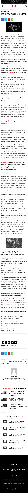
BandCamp (18, 306)
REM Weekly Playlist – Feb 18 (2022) (17, 421)
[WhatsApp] (12, 19)
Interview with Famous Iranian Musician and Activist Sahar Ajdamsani (17, 393)
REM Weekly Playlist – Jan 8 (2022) (17, 434)
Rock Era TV (13, 485)
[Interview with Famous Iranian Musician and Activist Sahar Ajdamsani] (4, 392)
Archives (6, 9)
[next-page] (4, 412)
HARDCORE (12, 345)
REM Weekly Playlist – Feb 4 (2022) (17, 427)
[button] (2, 6)
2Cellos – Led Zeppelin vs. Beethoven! (7, 362)
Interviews (11, 9)
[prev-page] (2, 412)
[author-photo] (14, 374)
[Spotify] (14, 480)
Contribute (15, 483)
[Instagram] (6, 480)
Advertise (5, 483)
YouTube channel (11, 302)
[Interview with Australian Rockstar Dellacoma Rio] (4, 399)
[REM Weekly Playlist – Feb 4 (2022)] (4, 428)
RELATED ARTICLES (7, 388)
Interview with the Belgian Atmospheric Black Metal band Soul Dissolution (18, 406)
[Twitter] (5, 19)
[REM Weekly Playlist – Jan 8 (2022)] (4, 434)
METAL (7, 345)
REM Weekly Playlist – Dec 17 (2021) (17, 440)
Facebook (18, 297)
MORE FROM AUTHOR (20, 388)
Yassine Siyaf (5, 16)
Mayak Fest (8, 268)
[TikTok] (17, 480)
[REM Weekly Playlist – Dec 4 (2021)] (4, 448)
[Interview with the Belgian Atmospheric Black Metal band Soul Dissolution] (4, 405)
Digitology (14, 489)
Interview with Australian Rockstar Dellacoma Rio (16, 399)
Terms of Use (7, 485)
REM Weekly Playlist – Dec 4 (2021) (17, 447)
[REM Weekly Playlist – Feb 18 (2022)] (4, 421)
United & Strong (5, 120)
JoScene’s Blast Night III (20, 362)
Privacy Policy (21, 483)
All (9, 418)
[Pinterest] (9, 19)
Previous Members (20, 485)
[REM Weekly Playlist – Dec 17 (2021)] (4, 441)
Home (2, 9)
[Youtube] (25, 480)
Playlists (11, 422)
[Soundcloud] (10, 480)
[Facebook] (2, 19)
